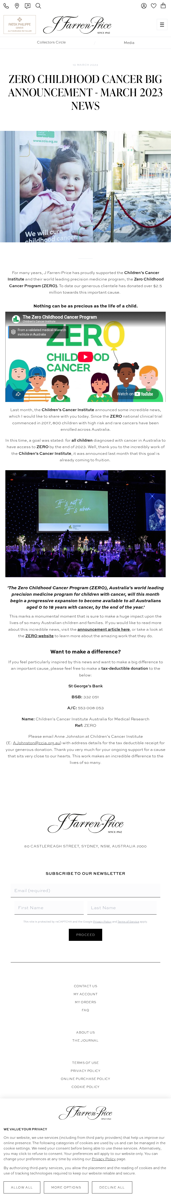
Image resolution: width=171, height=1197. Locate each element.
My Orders (85, 1002)
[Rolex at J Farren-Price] (136, 24)
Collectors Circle (51, 42)
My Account (85, 994)
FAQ (85, 1010)
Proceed (85, 935)
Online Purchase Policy (85, 1079)
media (129, 42)
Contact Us (85, 986)
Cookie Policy (85, 1087)
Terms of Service (128, 921)
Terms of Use (85, 1063)
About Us (85, 1032)
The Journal (85, 1040)
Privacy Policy (102, 921)
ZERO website (39, 636)
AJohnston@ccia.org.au (36, 742)
